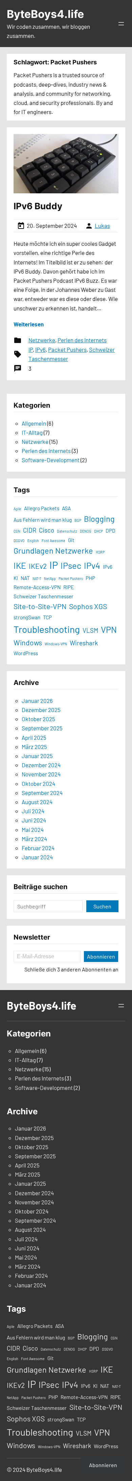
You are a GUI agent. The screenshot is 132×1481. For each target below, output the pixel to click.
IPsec (71, 565)
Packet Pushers (67, 349)
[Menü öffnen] (121, 24)
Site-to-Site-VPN (40, 606)
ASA (66, 508)
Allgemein (34, 423)
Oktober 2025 (38, 718)
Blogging (99, 518)
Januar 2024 (37, 857)
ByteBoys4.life (45, 14)
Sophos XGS (88, 606)
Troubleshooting (47, 629)
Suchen (102, 906)
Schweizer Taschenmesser (43, 596)
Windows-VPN (56, 644)
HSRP (100, 552)
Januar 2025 (37, 755)
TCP (47, 617)
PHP (90, 578)
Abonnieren (101, 956)
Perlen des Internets (82, 340)
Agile (17, 509)
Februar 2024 (38, 847)
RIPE (68, 587)
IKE (20, 565)
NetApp (50, 578)
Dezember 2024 (41, 764)
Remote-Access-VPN (37, 587)
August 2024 (37, 801)
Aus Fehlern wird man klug (43, 520)
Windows (28, 642)
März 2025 (34, 746)
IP (30, 349)
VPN (109, 629)
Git (71, 540)
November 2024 (41, 774)
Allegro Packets (41, 508)
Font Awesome (53, 540)
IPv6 (40, 349)
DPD (110, 531)
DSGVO (19, 540)
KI (16, 578)
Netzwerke (41, 340)
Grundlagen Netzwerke (53, 550)
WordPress (26, 653)
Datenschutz (67, 531)
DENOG (85, 531)
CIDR (29, 530)
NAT (25, 578)
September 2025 (42, 728)
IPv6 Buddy (38, 206)
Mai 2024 (33, 829)
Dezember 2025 (41, 709)
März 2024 (34, 838)
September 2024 (42, 792)
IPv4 (92, 565)
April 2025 (34, 737)
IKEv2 (38, 566)
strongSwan (27, 617)
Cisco (46, 530)
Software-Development (51, 459)
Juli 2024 (33, 811)
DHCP (98, 531)
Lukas (102, 225)
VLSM (90, 630)
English (33, 540)
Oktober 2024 (38, 783)
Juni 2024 (34, 820)
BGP (77, 520)
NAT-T (36, 578)
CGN (17, 531)
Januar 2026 (37, 700)
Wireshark (84, 643)
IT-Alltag (32, 432)
